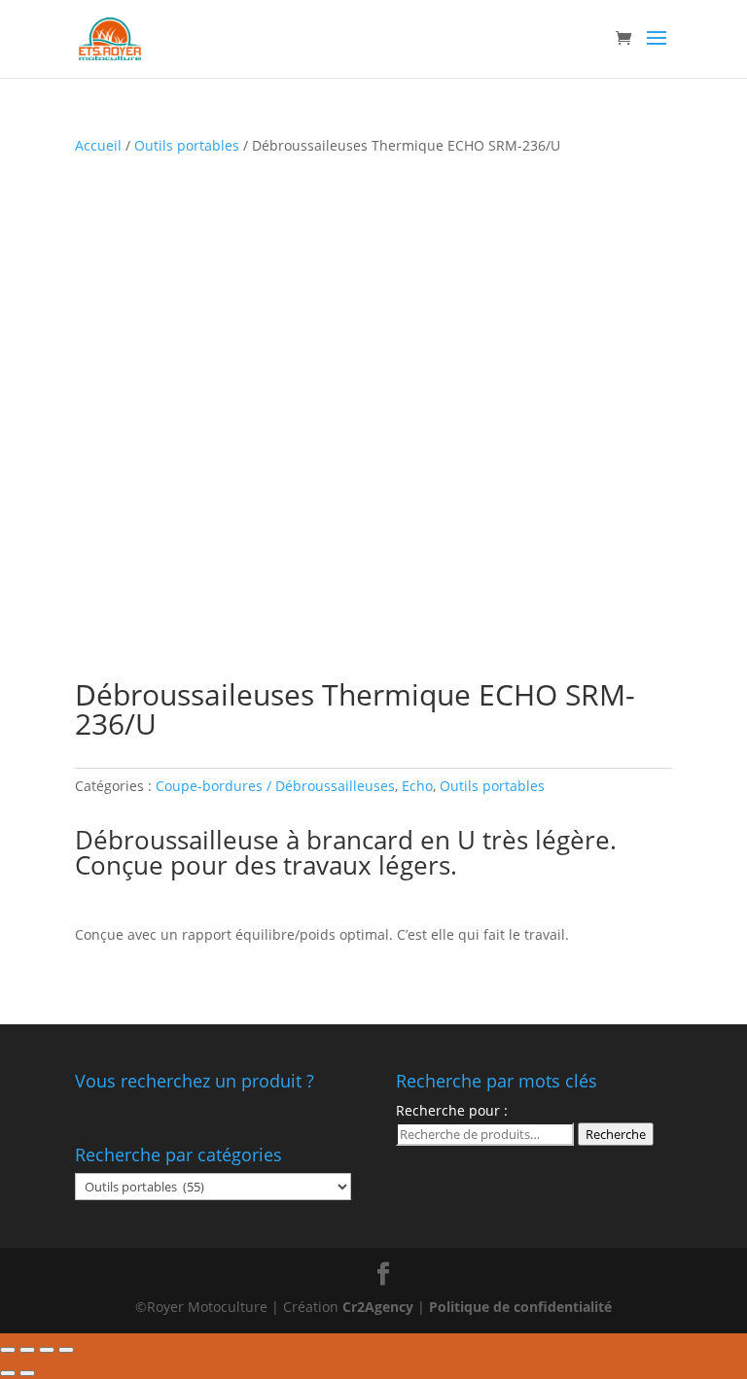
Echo (417, 785)
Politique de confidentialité (520, 1306)
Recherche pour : (452, 1110)
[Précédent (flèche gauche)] (8, 1373)
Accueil (98, 145)
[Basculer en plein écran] (46, 1350)
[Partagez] (27, 1350)
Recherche (616, 1134)
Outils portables (186, 145)
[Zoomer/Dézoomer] (66, 1350)
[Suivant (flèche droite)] (27, 1373)
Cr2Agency (379, 1306)
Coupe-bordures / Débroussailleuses (275, 785)
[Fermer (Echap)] (8, 1350)
